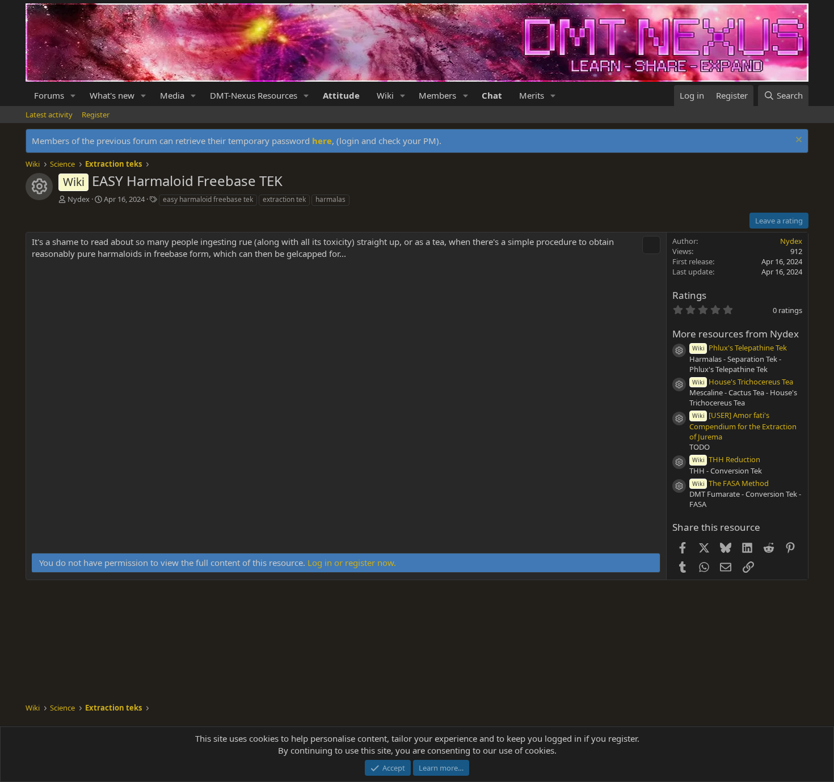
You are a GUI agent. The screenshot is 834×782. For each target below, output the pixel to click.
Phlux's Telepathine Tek (739, 348)
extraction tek (284, 199)
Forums (49, 95)
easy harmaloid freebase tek (208, 199)
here (322, 140)
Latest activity (49, 114)
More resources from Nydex (735, 333)
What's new (112, 95)
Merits (531, 95)
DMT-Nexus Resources (253, 95)
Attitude (341, 95)
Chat (492, 95)
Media (172, 95)
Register (95, 114)
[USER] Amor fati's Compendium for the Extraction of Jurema (743, 426)
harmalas (330, 199)
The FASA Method (730, 483)
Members (437, 95)
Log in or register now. (352, 562)
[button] (73, 95)
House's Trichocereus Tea (742, 382)
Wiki (385, 95)
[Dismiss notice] (797, 141)
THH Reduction (726, 459)
